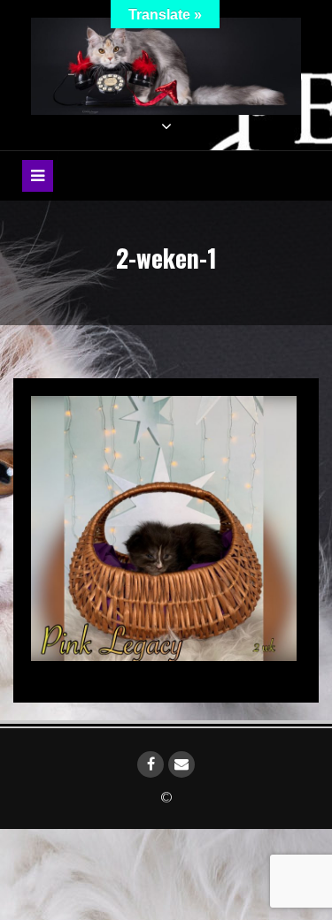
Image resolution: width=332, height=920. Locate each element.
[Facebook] (150, 764)
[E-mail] (181, 764)
